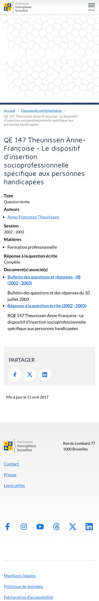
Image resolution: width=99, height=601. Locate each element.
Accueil (9, 110)
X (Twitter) (72, 526)
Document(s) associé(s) (26, 270)
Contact (11, 463)
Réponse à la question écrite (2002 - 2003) (46, 305)
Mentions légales (20, 575)
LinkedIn (44, 374)
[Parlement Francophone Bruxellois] (18, 7)
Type (8, 196)
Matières (12, 239)
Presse (10, 474)
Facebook (15, 374)
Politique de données (23, 586)
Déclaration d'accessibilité (28, 597)
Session (11, 226)
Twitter (30, 374)
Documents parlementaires (41, 110)
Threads (56, 526)
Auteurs (11, 209)
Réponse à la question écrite (30, 256)
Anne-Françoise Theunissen (33, 216)
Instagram (23, 526)
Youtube (40, 526)
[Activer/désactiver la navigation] (91, 7)
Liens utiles (14, 485)
